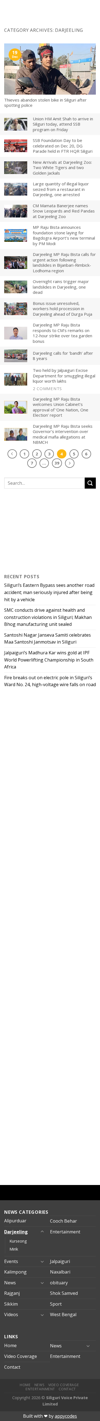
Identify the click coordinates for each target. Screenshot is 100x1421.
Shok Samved (64, 1293)
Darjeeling (16, 1232)
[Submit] (90, 483)
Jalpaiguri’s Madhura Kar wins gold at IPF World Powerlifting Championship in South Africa (48, 660)
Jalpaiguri (60, 1261)
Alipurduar (15, 1221)
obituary (59, 1283)
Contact (12, 1367)
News (10, 1283)
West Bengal (63, 1314)
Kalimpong (15, 1272)
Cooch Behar (63, 1221)
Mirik (13, 1249)
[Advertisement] (39, 529)
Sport (56, 1304)
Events (11, 1261)
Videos (11, 1314)
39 (56, 463)
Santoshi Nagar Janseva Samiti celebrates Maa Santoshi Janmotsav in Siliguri (47, 638)
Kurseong (18, 1241)
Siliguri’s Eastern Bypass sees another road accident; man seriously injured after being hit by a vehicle (49, 592)
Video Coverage (20, 1356)
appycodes (66, 1416)
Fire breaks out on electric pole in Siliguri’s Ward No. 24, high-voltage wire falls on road (50, 681)
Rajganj (12, 1293)
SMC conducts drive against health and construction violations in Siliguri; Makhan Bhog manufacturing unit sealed (48, 617)
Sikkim (11, 1304)
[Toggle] (42, 1231)
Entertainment (65, 1232)
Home (10, 1345)
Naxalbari (60, 1272)
